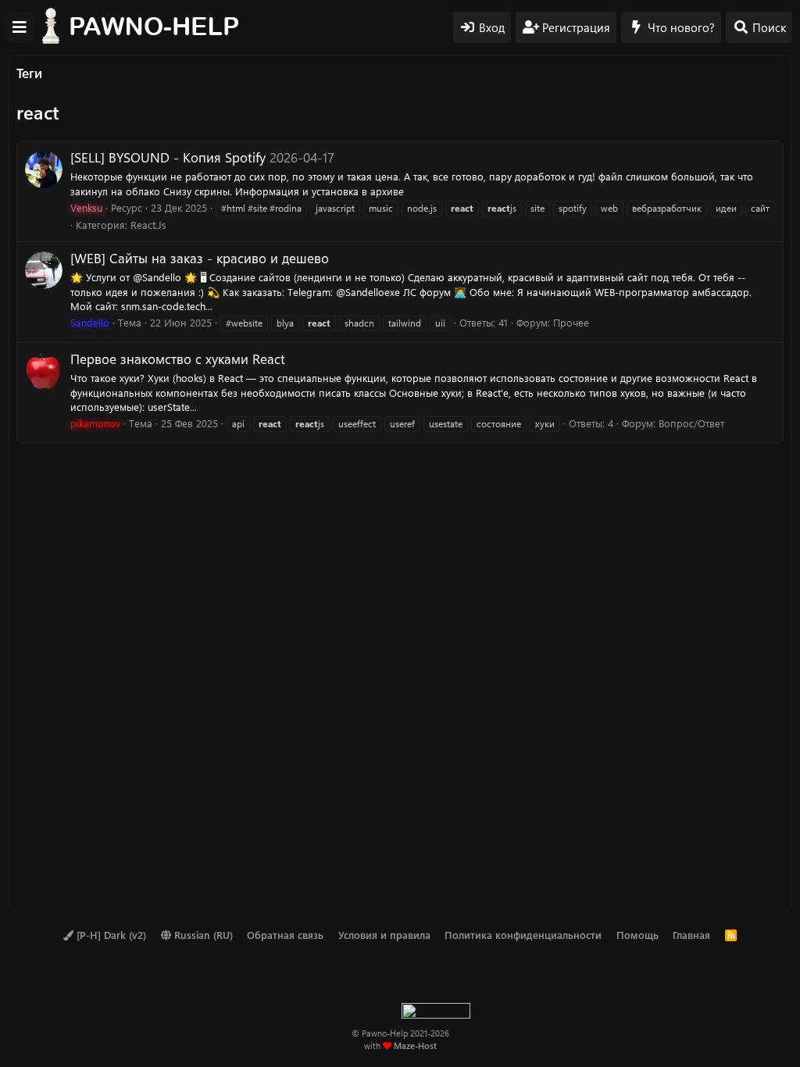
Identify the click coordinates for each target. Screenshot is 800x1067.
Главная (691, 934)
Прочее (571, 322)
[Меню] (19, 27)
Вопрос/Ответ (691, 423)
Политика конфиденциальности (523, 934)
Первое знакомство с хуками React (177, 358)
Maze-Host (415, 1045)
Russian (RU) (202, 934)
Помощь (637, 934)
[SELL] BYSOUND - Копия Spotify (168, 157)
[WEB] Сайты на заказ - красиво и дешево (199, 257)
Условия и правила (384, 934)
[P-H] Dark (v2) (109, 934)
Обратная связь (285, 934)
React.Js (148, 224)
